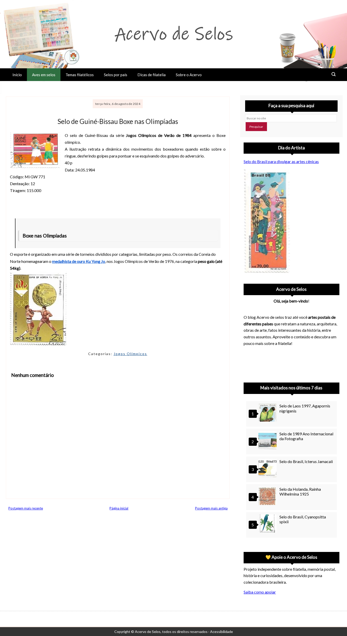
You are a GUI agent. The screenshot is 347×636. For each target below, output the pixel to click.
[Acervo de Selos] (276, 356)
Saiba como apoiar (260, 592)
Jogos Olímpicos (130, 354)
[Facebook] (289, 362)
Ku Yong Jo (95, 261)
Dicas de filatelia (151, 74)
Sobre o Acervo (189, 74)
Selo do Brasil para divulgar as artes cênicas (281, 161)
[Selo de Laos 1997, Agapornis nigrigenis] (268, 413)
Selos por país (115, 74)
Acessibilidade (221, 631)
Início (17, 74)
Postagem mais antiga (211, 508)
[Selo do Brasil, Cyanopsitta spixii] (268, 524)
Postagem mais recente (25, 508)
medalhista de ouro (69, 261)
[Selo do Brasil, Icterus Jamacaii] (268, 469)
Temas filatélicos (80, 74)
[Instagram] (249, 362)
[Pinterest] (263, 362)
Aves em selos (43, 74)
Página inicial (118, 508)
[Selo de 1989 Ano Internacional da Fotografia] (268, 441)
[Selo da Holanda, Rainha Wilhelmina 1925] (268, 496)
